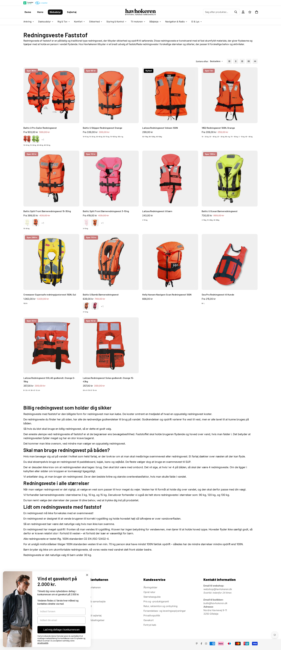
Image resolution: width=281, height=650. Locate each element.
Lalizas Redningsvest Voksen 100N (160, 127)
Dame (28, 12)
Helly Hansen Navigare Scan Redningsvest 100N (166, 294)
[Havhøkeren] (140, 12)
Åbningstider (150, 587)
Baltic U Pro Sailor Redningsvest (40, 127)
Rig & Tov (62, 21)
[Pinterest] (196, 643)
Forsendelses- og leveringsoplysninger (164, 610)
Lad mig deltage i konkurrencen (61, 629)
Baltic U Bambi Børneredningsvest (101, 294)
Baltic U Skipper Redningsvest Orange (102, 127)
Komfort (78, 21)
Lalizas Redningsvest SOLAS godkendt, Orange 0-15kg (49, 379)
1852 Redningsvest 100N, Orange (218, 127)
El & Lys (195, 21)
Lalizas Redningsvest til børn (157, 211)
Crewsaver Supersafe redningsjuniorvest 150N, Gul (49, 294)
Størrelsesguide (152, 596)
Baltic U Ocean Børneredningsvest (220, 211)
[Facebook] (201, 643)
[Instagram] (206, 643)
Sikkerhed (94, 21)
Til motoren (137, 21)
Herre (40, 12)
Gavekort (148, 620)
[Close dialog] (87, 575)
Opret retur (149, 592)
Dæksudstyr (44, 21)
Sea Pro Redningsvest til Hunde (218, 294)
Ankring (27, 21)
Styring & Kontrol (115, 21)
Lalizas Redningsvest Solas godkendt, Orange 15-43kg (108, 379)
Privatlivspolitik (151, 615)
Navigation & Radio (175, 21)
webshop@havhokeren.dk (217, 589)
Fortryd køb (149, 624)
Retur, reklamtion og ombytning (160, 606)
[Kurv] (256, 12)
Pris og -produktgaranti (156, 601)
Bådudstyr (55, 12)
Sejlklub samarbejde (94, 601)
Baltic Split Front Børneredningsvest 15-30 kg (47, 211)
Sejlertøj (71, 12)
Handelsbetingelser (93, 620)
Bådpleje (154, 21)
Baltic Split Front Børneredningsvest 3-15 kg (106, 211)
